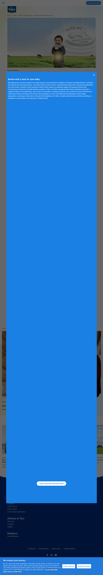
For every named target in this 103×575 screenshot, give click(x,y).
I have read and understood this (51, 483)
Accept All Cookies (84, 566)
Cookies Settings (68, 566)
